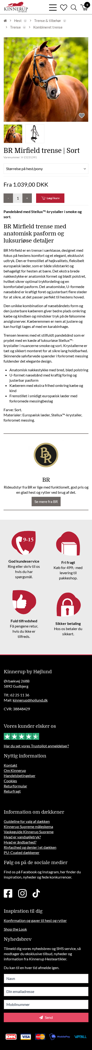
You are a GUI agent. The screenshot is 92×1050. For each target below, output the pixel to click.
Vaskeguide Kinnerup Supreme (29, 831)
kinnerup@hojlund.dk (30, 700)
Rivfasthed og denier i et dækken (30, 847)
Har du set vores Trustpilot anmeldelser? (36, 746)
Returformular (15, 786)
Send (48, 1017)
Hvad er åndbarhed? (20, 842)
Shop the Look (15, 929)
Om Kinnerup (15, 770)
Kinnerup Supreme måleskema (28, 826)
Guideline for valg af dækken (27, 821)
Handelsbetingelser (19, 775)
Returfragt (12, 791)
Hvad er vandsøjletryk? (22, 837)
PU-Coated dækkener (21, 852)
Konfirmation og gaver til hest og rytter (35, 920)
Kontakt (10, 765)
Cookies (10, 780)
